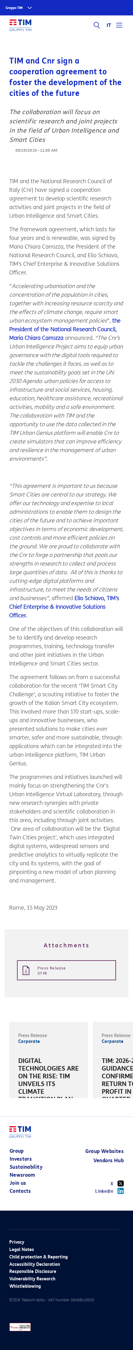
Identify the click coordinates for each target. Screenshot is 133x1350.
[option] (48, 1092)
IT (109, 25)
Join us (18, 1183)
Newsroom (22, 1175)
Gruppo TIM (14, 8)
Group (17, 1151)
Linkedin (104, 1191)
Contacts (20, 1191)
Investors (21, 1159)
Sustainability (26, 1167)
